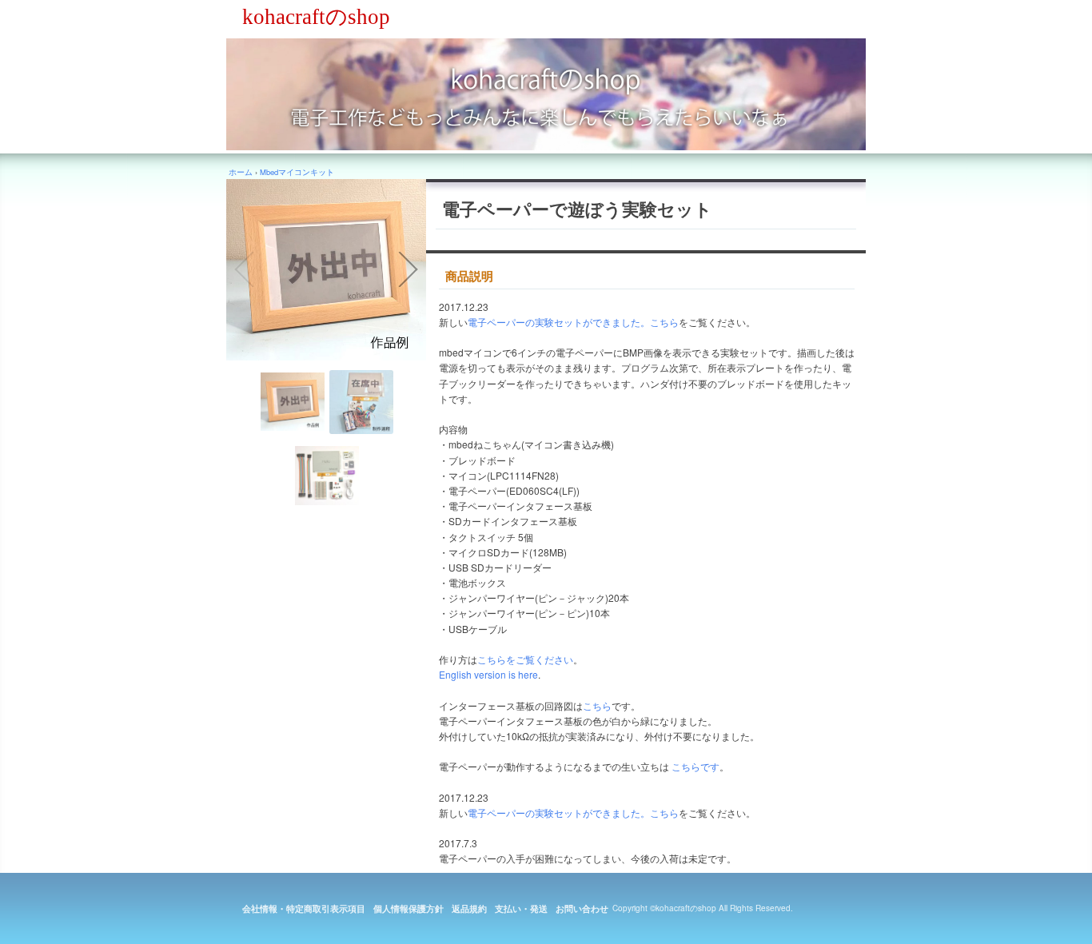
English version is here (488, 674)
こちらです (695, 766)
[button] (243, 269)
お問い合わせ (582, 908)
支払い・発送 (521, 908)
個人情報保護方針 (408, 908)
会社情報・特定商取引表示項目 (303, 908)
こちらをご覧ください (525, 659)
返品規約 (469, 908)
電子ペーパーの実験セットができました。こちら (573, 322)
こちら (597, 705)
